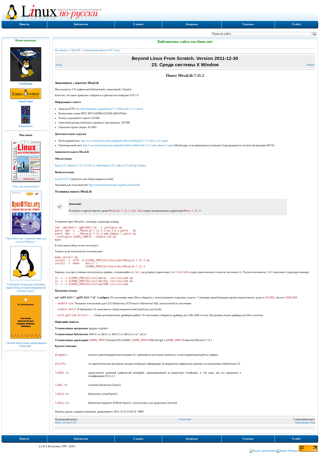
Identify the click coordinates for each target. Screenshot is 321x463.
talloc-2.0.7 (122, 165)
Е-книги (138, 24)
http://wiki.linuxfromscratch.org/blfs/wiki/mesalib (114, 184)
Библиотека (81, 24)
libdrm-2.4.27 (75, 165)
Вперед (310, 64)
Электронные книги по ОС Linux (102, 50)
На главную (61, 50)
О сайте (296, 24)
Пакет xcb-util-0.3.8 (65, 422)
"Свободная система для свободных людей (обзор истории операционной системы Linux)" (26, 287)
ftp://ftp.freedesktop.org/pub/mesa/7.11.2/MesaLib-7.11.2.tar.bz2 (109, 108)
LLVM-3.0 (89, 165)
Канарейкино (26, 126)
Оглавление (185, 419)
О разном (248, 24)
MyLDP (75, 50)
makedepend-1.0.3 (105, 165)
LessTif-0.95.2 (62, 179)
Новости (24, 24)
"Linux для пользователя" (26, 186)
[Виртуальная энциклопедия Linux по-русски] (160, 12)
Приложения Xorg (305, 422)
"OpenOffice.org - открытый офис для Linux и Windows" (25, 240)
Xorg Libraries (138, 165)
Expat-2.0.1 (61, 165)
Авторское (191, 24)
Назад (58, 64)
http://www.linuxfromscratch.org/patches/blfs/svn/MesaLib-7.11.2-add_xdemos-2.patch (128, 145)
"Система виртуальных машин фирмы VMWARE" (26, 344)
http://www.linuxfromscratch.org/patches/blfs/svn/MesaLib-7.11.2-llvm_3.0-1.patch (124, 140)
